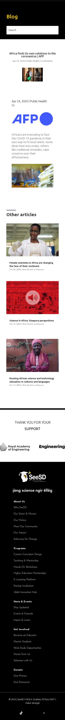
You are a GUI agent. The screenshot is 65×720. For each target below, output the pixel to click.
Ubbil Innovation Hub (25, 592)
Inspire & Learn (22, 620)
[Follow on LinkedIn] (14, 713)
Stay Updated (21, 607)
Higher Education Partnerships (30, 573)
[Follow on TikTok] (21, 713)
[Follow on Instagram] (28, 713)
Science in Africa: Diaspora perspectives (31, 320)
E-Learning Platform (24, 579)
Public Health (32, 61)
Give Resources (22, 682)
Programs (20, 548)
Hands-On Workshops (25, 567)
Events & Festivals (23, 613)
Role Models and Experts (33, 269)
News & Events (23, 601)
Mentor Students (22, 641)
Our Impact (20, 533)
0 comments (46, 61)
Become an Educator (25, 635)
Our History (20, 520)
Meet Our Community (25, 526)
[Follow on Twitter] (44, 713)
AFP (18, 105)
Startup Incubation (23, 586)
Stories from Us (22, 654)
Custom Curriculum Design (28, 554)
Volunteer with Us (23, 660)
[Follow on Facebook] (36, 713)
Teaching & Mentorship (26, 560)
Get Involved (21, 629)
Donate (18, 670)
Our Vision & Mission (25, 514)
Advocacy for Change (25, 539)
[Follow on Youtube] (51, 713)
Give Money (20, 676)
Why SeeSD (20, 507)
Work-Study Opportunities (27, 648)
